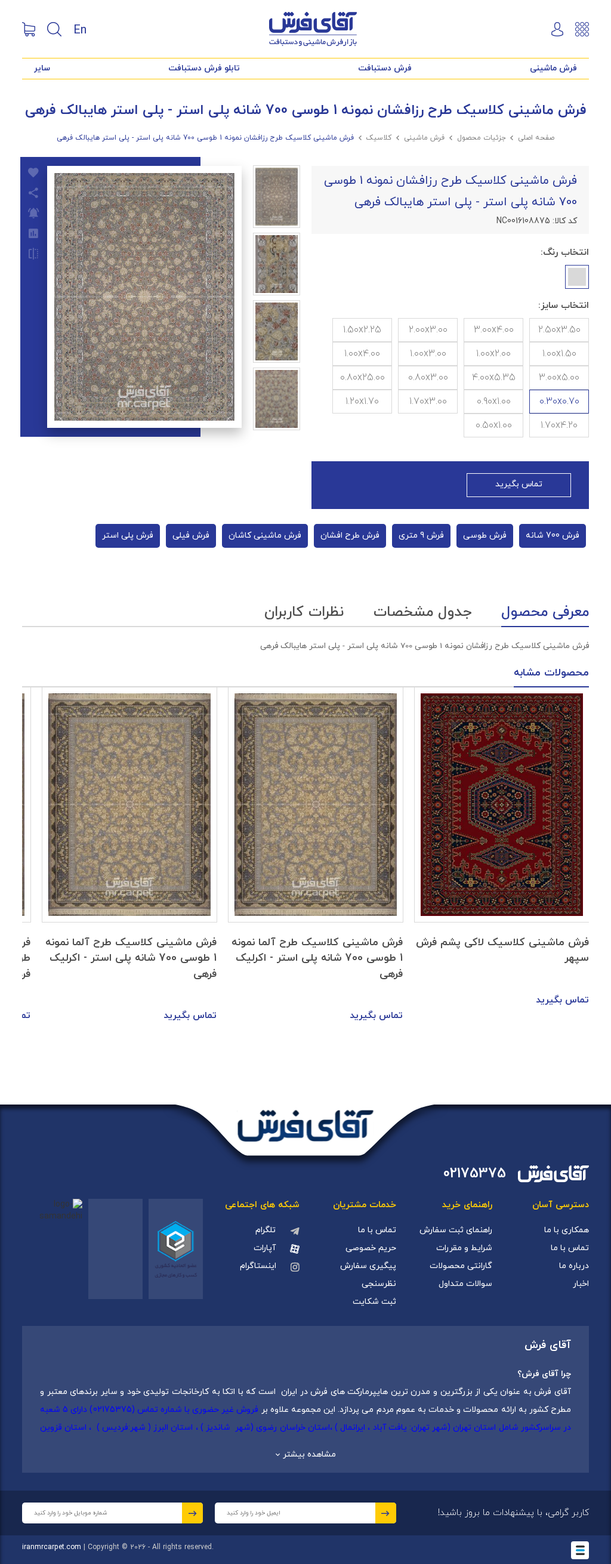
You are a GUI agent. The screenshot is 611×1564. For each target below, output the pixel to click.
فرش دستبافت (385, 68)
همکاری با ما (566, 1230)
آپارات (265, 1248)
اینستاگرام (258, 1266)
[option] (502, 847)
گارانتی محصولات (461, 1266)
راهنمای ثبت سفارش (455, 1230)
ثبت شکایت (374, 1301)
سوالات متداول (465, 1284)
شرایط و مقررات (464, 1248)
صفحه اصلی (536, 138)
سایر (42, 68)
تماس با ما (570, 1248)
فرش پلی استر (127, 535)
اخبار (581, 1284)
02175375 (474, 1174)
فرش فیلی (190, 535)
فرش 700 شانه (552, 535)
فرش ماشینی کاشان (265, 535)
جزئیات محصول (481, 138)
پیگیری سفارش (368, 1266)
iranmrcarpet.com (51, 1547)
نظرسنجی (379, 1284)
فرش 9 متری (421, 535)
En (80, 29)
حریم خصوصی (370, 1248)
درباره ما (574, 1266)
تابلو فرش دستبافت (204, 68)
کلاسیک (378, 138)
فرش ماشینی (553, 68)
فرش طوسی (485, 535)
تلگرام (265, 1230)
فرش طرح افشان (349, 535)
